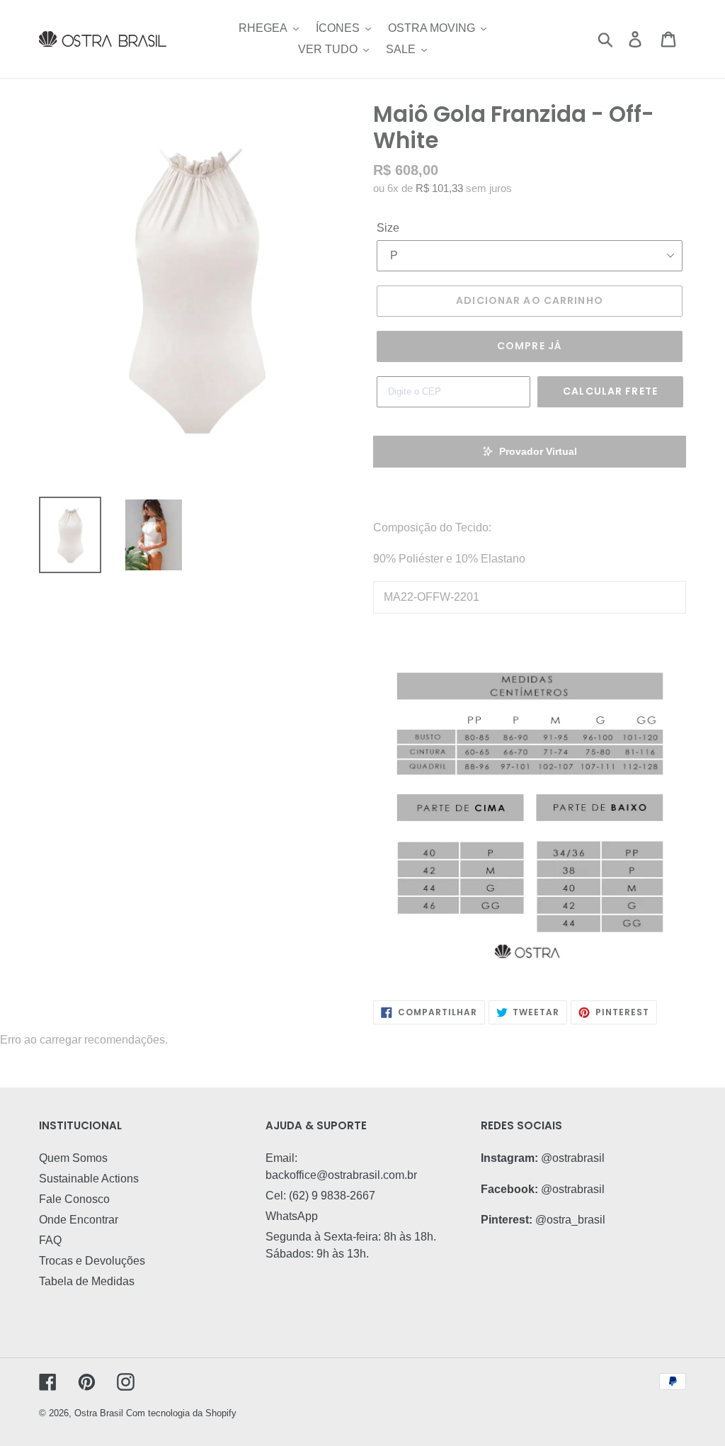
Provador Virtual (538, 451)
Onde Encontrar (78, 1220)
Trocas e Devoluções (92, 1261)
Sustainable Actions (89, 1179)
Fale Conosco (74, 1199)
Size (388, 228)
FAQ (50, 1240)
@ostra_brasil (570, 1220)
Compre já (529, 346)
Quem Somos (73, 1158)
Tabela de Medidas (87, 1281)
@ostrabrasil (573, 1158)
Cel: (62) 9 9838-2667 (320, 1196)
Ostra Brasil (98, 1413)
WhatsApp (292, 1216)
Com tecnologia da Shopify (181, 1413)
